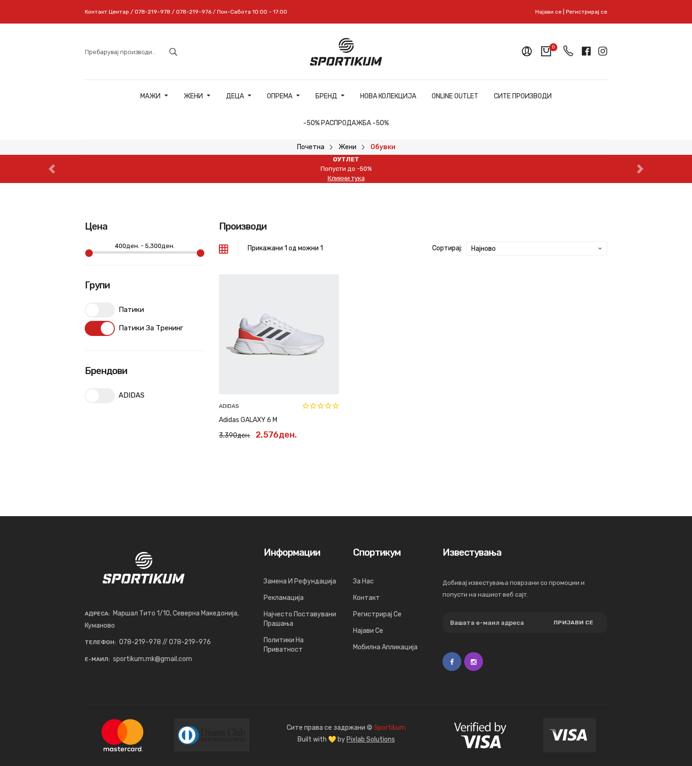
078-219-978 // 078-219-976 (165, 642)
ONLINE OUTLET (455, 96)
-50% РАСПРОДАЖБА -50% (346, 123)
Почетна (310, 147)
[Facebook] (452, 661)
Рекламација (284, 598)
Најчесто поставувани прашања (300, 619)
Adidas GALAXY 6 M (248, 420)
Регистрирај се (586, 11)
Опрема (279, 96)
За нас (363, 581)
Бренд (326, 96)
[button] (52, 169)
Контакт (366, 598)
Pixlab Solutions (370, 739)
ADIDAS (229, 406)
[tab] (223, 248)
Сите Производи (523, 96)
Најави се (548, 11)
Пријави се (573, 622)
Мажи (150, 96)
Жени (193, 96)
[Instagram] (473, 661)
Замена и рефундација (300, 581)
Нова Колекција (388, 96)
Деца (235, 96)
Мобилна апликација (385, 647)
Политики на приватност (284, 645)
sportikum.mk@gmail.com (152, 659)
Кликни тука (346, 178)
